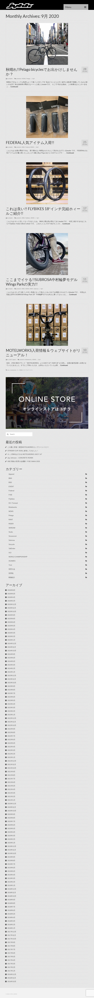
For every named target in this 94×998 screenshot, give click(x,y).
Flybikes (27, 218)
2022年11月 (11, 722)
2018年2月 (11, 924)
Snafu (11, 532)
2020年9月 (11, 814)
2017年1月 (11, 971)
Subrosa (36, 288)
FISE (10, 495)
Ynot (10, 565)
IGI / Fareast (13, 503)
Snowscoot (13, 536)
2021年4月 (11, 789)
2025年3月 (11, 633)
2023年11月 (11, 679)
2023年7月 (11, 693)
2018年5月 (11, 914)
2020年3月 (11, 836)
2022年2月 (11, 754)
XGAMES (12, 561)
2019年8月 (11, 860)
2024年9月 (11, 654)
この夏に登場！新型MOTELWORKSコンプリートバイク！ (28, 447)
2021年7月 (11, 779)
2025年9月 (11, 615)
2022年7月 (11, 736)
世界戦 (11, 573)
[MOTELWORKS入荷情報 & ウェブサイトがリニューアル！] (47, 325)
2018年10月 (11, 896)
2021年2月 (11, 796)
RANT (31, 288)
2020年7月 (11, 821)
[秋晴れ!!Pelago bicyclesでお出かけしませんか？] (47, 44)
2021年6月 (11, 782)
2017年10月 (11, 939)
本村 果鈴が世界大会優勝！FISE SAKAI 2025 (23, 461)
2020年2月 (11, 839)
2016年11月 (11, 978)
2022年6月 (11, 739)
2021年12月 (11, 761)
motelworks (13, 370)
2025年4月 (11, 629)
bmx (8, 370)
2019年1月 (11, 885)
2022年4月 (11, 747)
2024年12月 (11, 643)
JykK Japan (12, 359)
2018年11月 (11, 892)
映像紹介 (12, 577)
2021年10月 (11, 768)
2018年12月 (11, 889)
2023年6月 (11, 697)
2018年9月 (11, 900)
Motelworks (28, 359)
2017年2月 (11, 967)
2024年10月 (11, 651)
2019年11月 (11, 850)
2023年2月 (11, 711)
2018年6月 (11, 910)
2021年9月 (11, 771)
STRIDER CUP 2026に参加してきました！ (22, 451)
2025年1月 (11, 640)
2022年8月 (11, 732)
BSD (10, 482)
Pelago (28, 78)
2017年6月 (11, 953)
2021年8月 (11, 775)
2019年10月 (11, 853)
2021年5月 (11, 786)
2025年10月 (11, 611)
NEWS (24, 78)
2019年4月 (11, 875)
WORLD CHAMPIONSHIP (18, 557)
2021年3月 (11, 793)
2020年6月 (11, 825)
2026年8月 (11, 590)
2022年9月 (11, 729)
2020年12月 (11, 804)
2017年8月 (11, 946)
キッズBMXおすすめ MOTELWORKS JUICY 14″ (24, 454)
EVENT (11, 486)
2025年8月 (11, 619)
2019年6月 (11, 868)
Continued (14, 87)
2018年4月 (11, 917)
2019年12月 (11, 846)
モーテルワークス (28, 370)
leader (10, 78)
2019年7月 (11, 864)
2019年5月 (11, 871)
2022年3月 (11, 750)
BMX (23, 147)
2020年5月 (11, 828)
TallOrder (12, 548)
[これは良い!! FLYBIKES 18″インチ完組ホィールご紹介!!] (47, 183)
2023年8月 (11, 690)
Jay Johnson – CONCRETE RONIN (20, 458)
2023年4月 (11, 704)
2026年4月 (11, 597)
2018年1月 (11, 928)
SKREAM (12, 528)
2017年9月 (11, 942)
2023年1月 (11, 715)
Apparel (11, 474)
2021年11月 (11, 764)
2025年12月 (11, 604)
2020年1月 (11, 843)
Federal (27, 147)
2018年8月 (11, 903)
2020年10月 (11, 811)
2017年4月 (11, 960)
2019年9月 (11, 857)
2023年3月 (11, 707)
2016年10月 (11, 981)
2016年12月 (11, 974)
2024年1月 (11, 672)
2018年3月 (11, 921)
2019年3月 (11, 878)
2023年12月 (11, 675)
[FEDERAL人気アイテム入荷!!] (47, 117)
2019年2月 (11, 882)
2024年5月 (11, 661)
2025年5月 (11, 626)
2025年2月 (11, 636)
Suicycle (12, 544)
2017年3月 (11, 964)
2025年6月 (11, 622)
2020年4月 (11, 832)
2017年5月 (11, 956)
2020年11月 (11, 807)
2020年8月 (11, 818)
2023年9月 (11, 686)
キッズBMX (20, 370)
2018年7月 (11, 907)
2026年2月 (11, 601)
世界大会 (12, 569)
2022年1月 (11, 757)
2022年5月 (11, 743)
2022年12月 (11, 718)
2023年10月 (11, 683)
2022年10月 (11, 725)
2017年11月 (11, 935)
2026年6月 (11, 594)
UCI (10, 553)
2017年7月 (11, 949)
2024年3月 (11, 665)
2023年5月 (11, 700)
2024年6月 (11, 658)
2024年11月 (11, 647)
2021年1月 (11, 800)
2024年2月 (11, 668)
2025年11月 (11, 608)
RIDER (11, 524)
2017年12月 (11, 932)
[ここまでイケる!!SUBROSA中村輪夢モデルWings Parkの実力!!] (47, 254)
